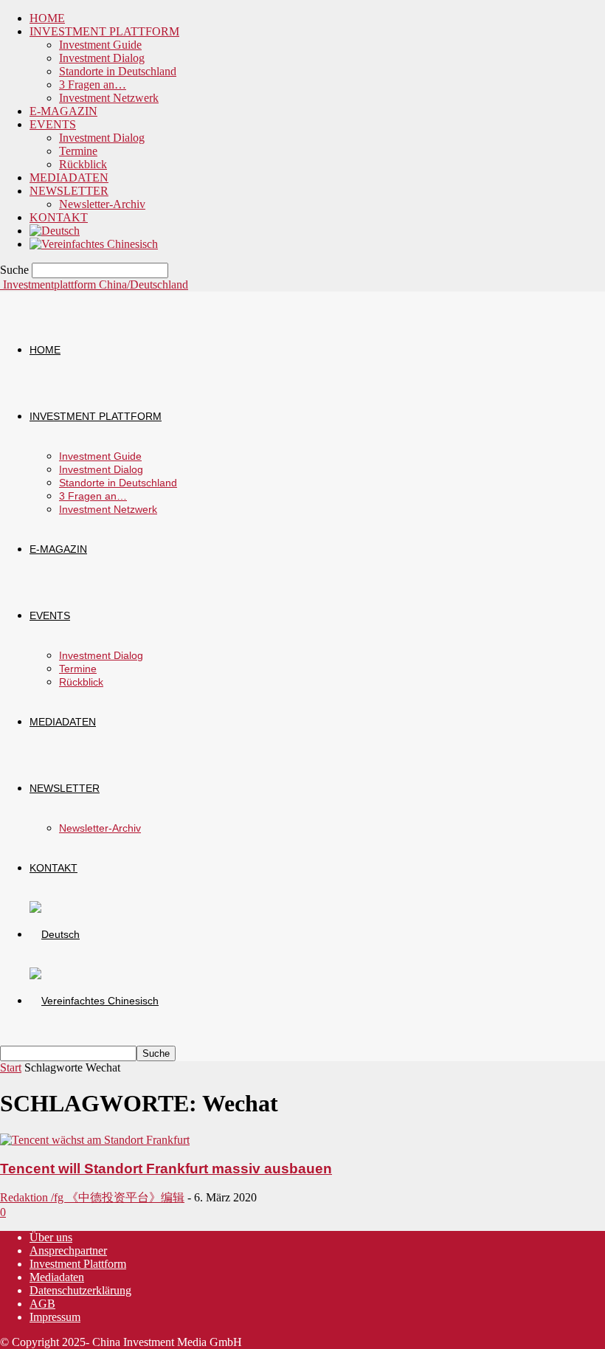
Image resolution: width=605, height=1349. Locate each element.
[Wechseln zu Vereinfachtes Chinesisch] (94, 244)
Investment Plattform (78, 1263)
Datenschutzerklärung (80, 1290)
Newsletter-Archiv (102, 204)
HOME (47, 18)
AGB (42, 1303)
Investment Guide (100, 44)
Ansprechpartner (68, 1250)
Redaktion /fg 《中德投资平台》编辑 (92, 1197)
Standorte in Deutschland (117, 71)
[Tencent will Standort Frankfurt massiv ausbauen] (95, 1140)
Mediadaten (57, 1277)
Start (10, 1067)
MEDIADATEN (69, 177)
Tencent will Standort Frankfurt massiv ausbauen (166, 1168)
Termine (78, 151)
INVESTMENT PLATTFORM (104, 31)
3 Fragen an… (92, 84)
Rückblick (83, 164)
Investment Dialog (102, 58)
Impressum (55, 1317)
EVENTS (53, 124)
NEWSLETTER (69, 190)
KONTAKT (59, 217)
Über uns (51, 1237)
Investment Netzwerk (109, 98)
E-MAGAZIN (63, 111)
